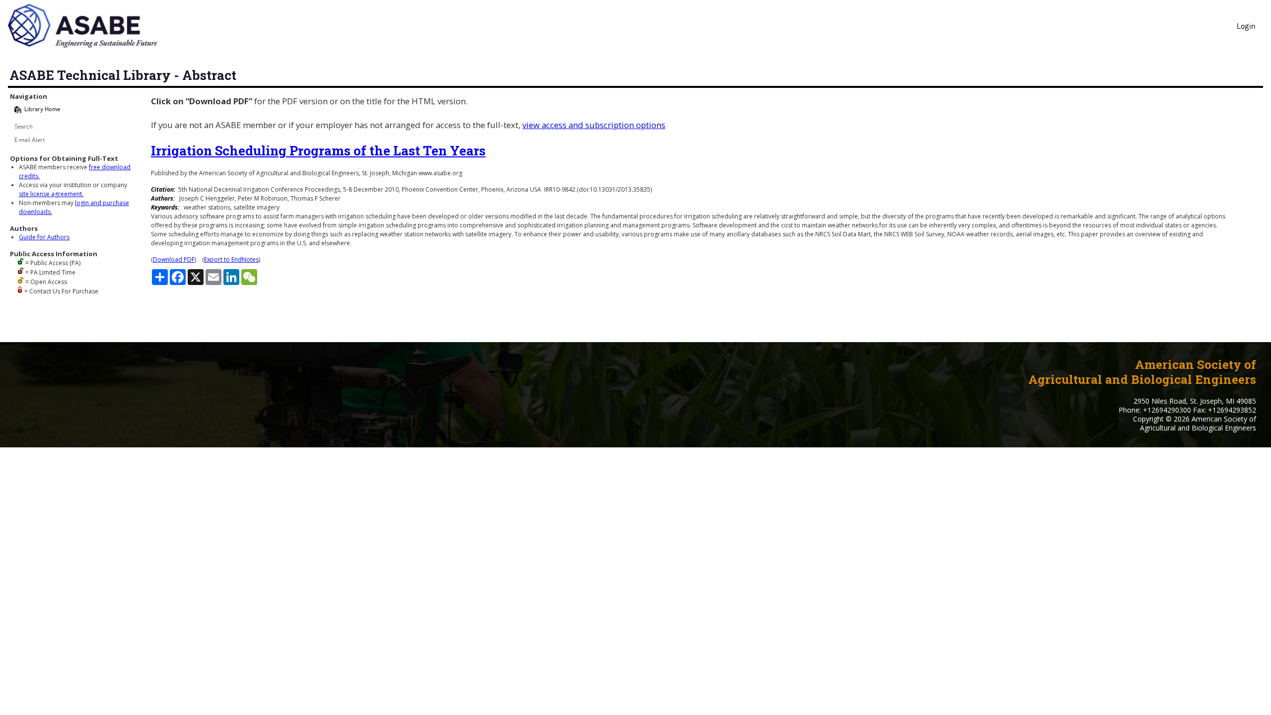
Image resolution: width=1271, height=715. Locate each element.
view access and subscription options (593, 125)
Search (23, 127)
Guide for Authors (44, 237)
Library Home (42, 110)
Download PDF (174, 259)
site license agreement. (51, 194)
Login (1246, 27)
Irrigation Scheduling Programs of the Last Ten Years (318, 150)
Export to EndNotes (231, 259)
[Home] (17, 109)
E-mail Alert (29, 140)
